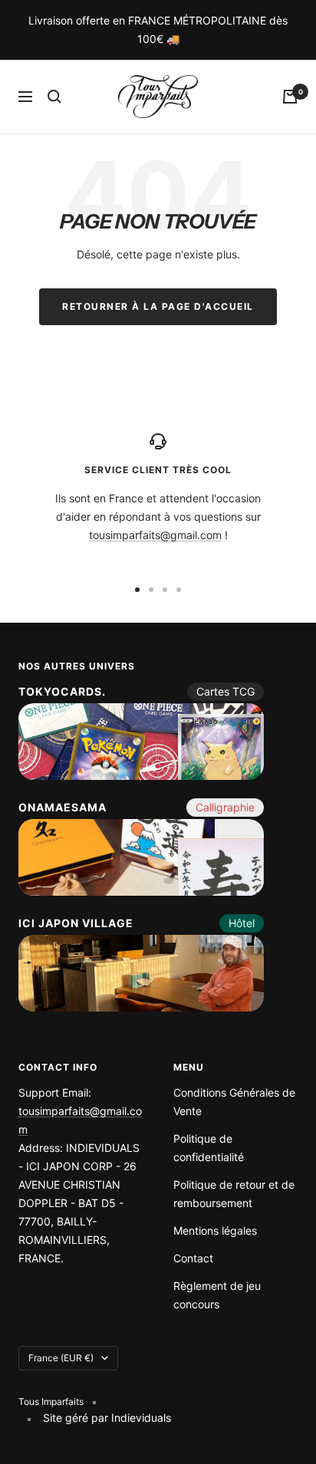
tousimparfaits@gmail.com (155, 534)
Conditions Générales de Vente (234, 1101)
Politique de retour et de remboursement (234, 1193)
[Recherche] (54, 97)
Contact (193, 1258)
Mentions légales (215, 1230)
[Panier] (290, 97)
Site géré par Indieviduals (107, 1417)
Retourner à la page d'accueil (158, 306)
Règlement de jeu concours (217, 1295)
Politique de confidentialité (208, 1147)
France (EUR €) (61, 1358)
